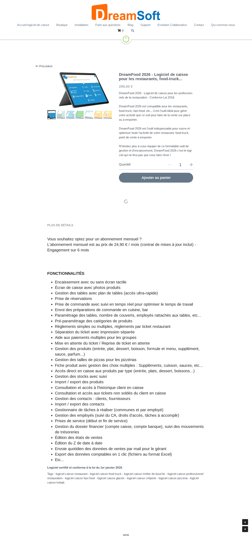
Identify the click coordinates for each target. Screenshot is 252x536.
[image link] (126, 38)
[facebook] (126, 513)
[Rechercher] (133, 31)
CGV (186, 523)
